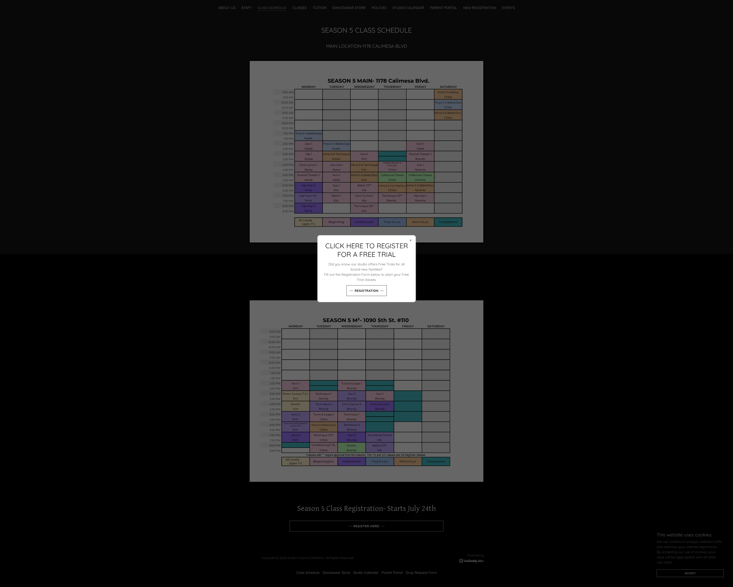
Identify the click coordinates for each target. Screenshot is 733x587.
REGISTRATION (367, 291)
